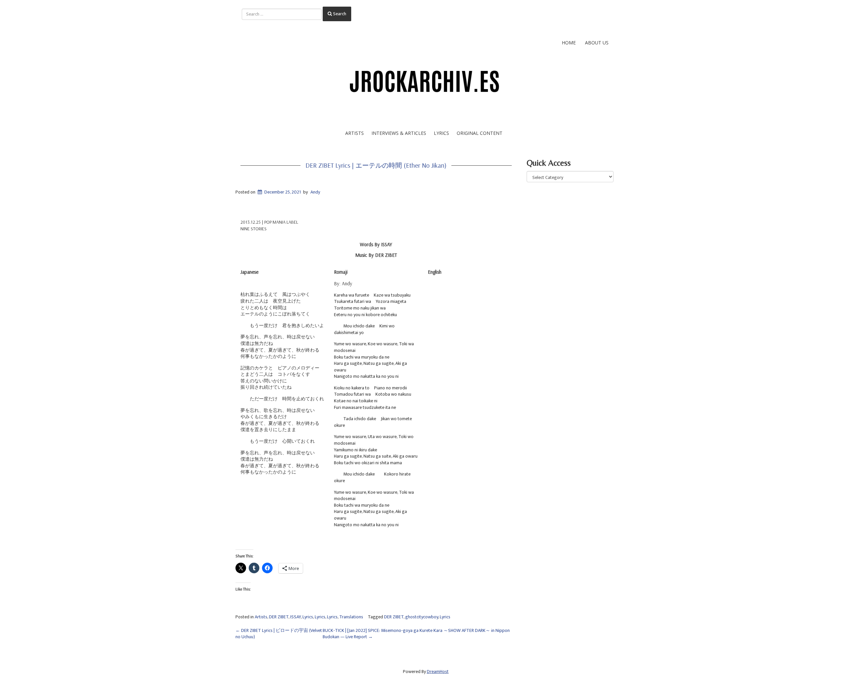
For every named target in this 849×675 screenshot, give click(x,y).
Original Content (479, 133)
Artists (354, 133)
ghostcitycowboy (421, 617)
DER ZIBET (279, 617)
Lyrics (441, 133)
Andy (315, 192)
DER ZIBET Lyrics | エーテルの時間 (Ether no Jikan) (375, 165)
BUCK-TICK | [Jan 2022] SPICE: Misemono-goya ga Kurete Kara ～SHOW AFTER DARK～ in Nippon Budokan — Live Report (416, 634)
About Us (597, 42)
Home (569, 42)
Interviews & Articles (398, 133)
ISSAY (295, 617)
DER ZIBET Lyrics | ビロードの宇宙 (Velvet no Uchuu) (278, 634)
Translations (351, 617)
